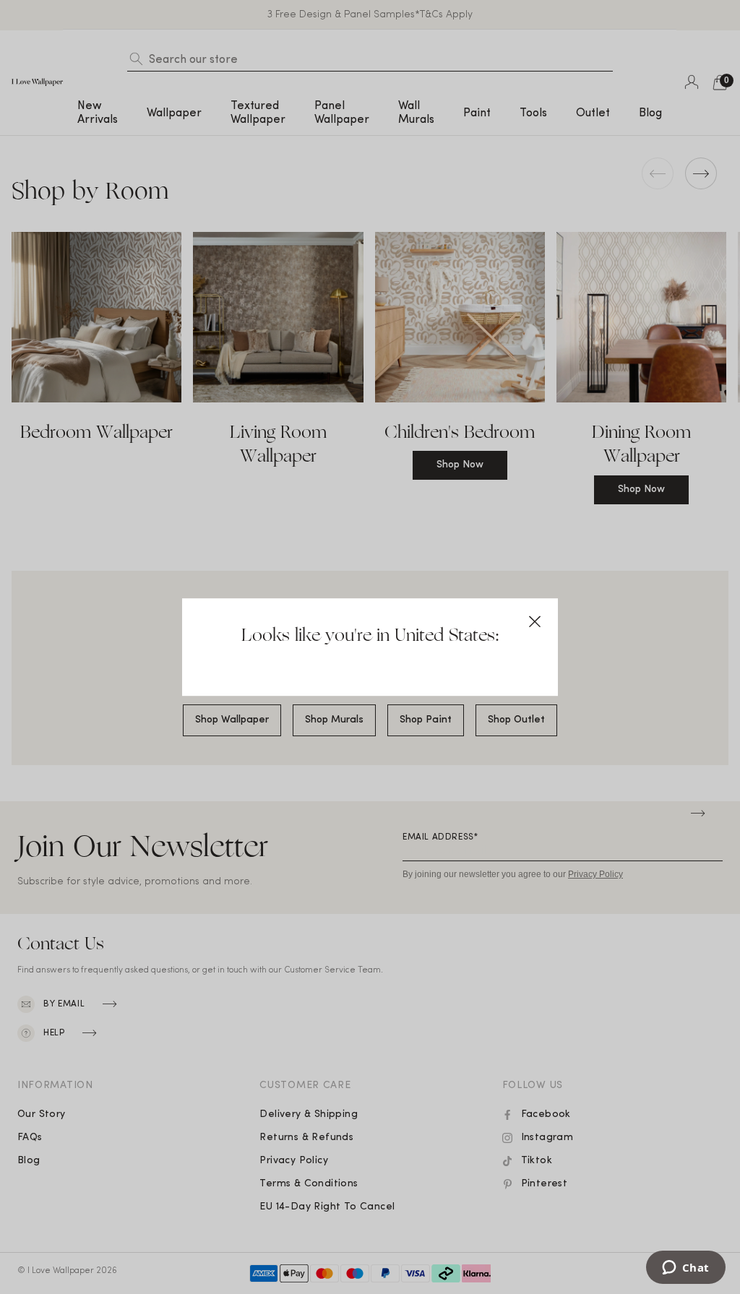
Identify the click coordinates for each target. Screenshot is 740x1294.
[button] (535, 621)
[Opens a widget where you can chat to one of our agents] (685, 1269)
